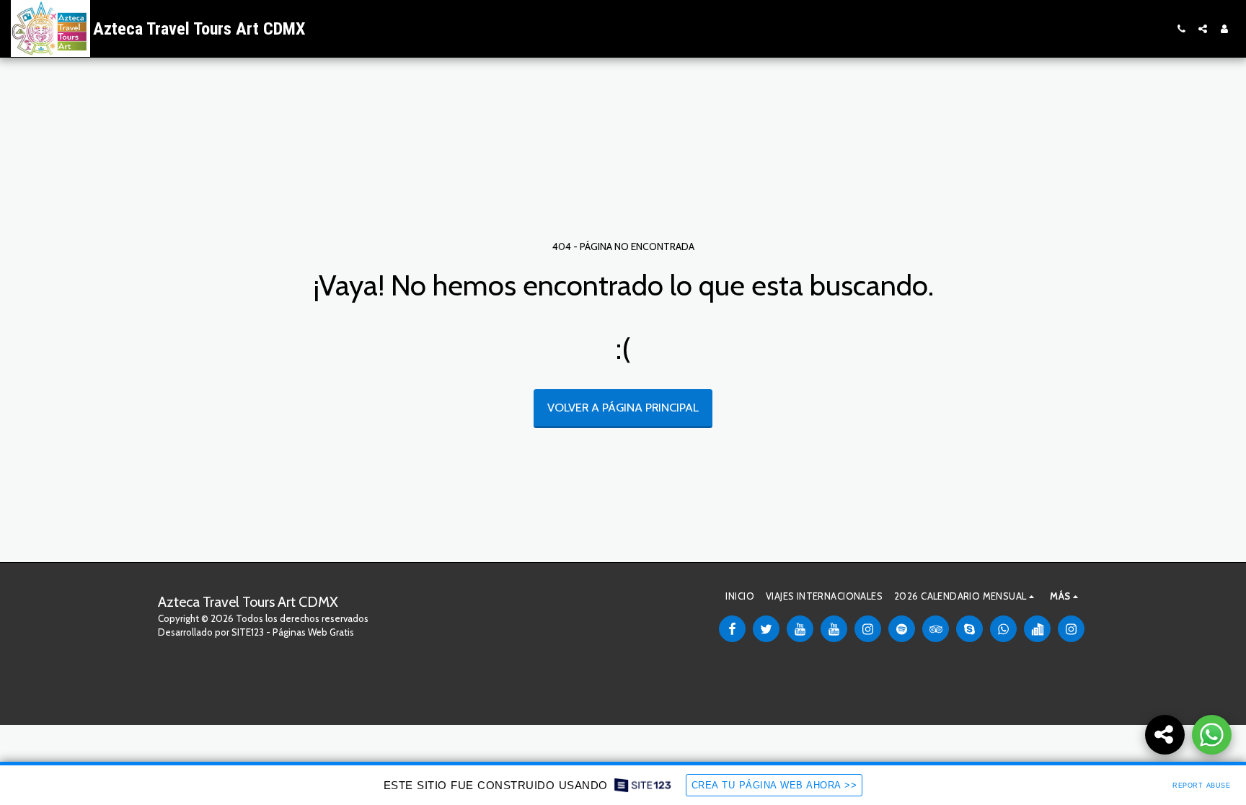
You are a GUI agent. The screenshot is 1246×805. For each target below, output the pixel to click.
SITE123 (247, 632)
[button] (1181, 29)
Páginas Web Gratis (313, 632)
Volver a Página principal (623, 407)
